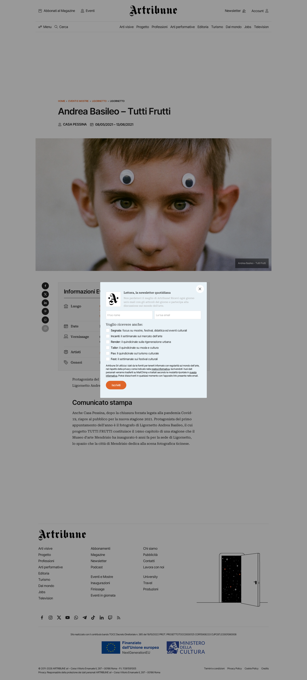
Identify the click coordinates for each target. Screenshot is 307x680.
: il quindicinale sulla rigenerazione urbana (141, 342)
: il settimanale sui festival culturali (134, 359)
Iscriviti (116, 385)
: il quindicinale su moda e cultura (134, 347)
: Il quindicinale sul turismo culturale (135, 353)
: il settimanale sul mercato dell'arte (136, 336)
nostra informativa (161, 369)
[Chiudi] (200, 289)
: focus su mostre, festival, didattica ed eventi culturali (149, 330)
